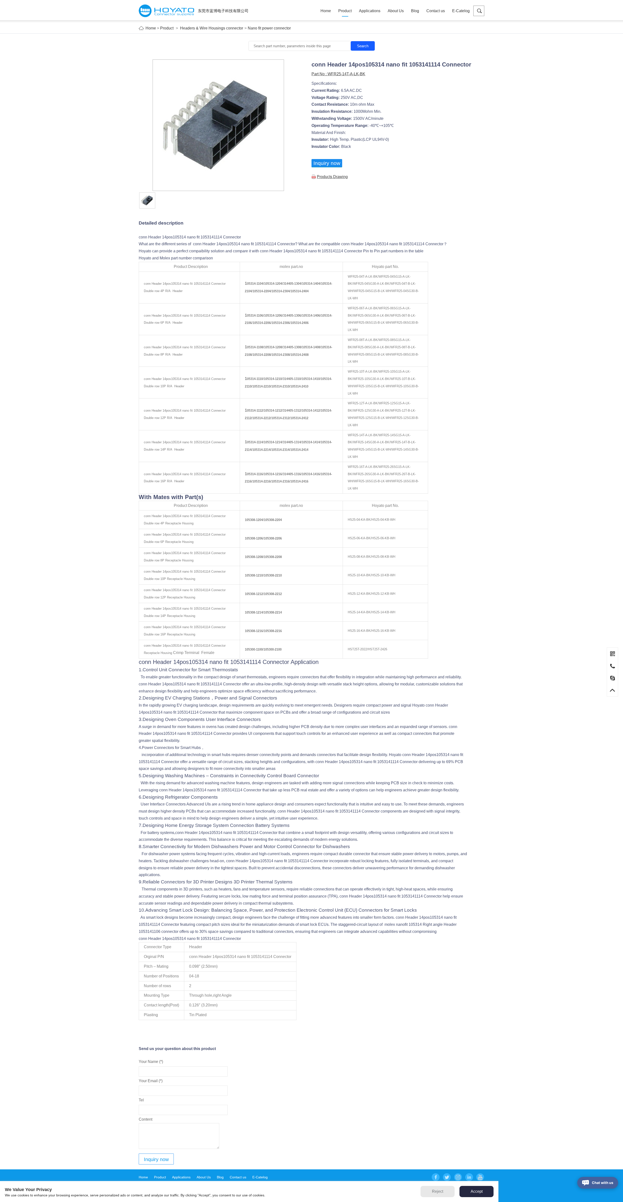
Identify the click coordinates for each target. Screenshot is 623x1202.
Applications (369, 11)
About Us (396, 11)
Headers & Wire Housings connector (211, 28)
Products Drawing (332, 177)
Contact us (435, 11)
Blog (415, 11)
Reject (437, 1191)
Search (362, 46)
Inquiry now (326, 163)
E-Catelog (461, 11)
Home (326, 11)
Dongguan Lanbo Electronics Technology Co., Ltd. (166, 10)
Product (345, 11)
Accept (477, 1191)
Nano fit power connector (269, 28)
